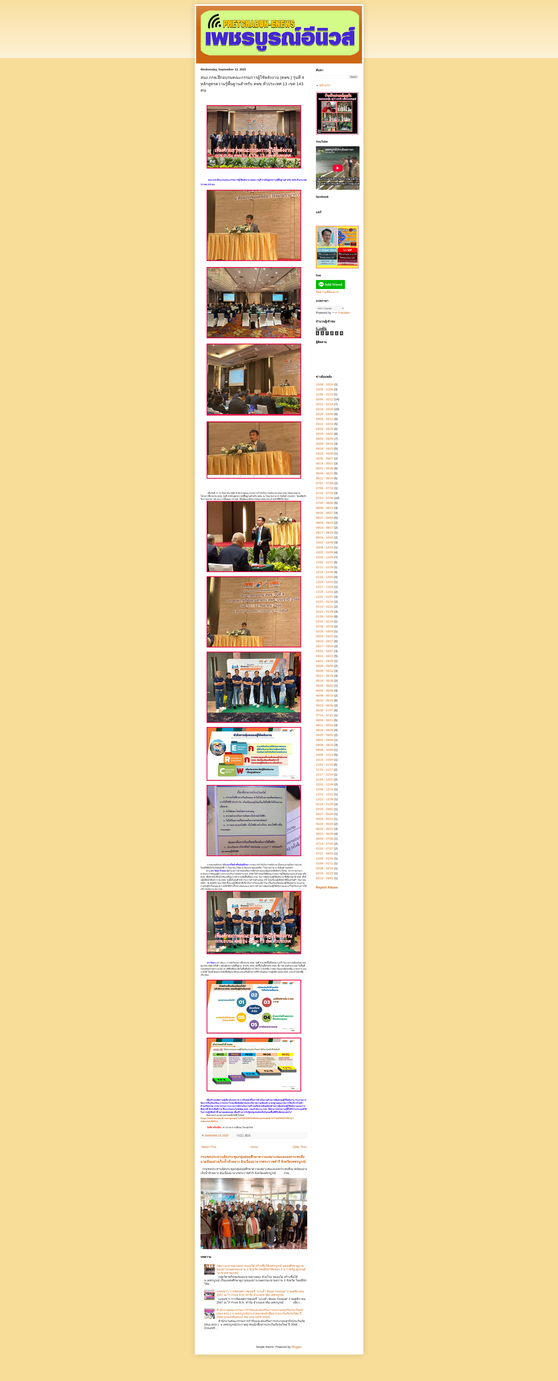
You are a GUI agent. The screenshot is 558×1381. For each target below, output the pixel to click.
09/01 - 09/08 (324, 740)
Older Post (299, 1146)
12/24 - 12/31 (324, 591)
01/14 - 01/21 (324, 606)
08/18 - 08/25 (324, 730)
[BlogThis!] (240, 1135)
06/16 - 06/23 (324, 700)
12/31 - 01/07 (324, 596)
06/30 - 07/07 (324, 710)
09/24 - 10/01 (324, 537)
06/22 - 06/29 (324, 833)
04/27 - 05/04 (324, 814)
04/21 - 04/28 (324, 661)
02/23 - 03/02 (324, 809)
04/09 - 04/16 (324, 443)
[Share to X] (243, 1135)
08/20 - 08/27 (324, 512)
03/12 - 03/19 (324, 424)
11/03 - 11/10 (324, 764)
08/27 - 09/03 (324, 517)
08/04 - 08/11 (324, 720)
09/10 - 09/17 (324, 527)
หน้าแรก (325, 85)
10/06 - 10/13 (324, 754)
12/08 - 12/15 (324, 789)
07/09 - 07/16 (324, 488)
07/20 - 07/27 (324, 848)
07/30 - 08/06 (324, 503)
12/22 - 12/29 (324, 799)
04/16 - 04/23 (324, 448)
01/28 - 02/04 (324, 616)
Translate (344, 312)
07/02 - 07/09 (324, 483)
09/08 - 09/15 (324, 744)
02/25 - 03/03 (324, 631)
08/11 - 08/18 (324, 725)
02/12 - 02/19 (324, 404)
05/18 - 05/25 (324, 823)
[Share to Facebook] (246, 1135)
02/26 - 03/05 (324, 414)
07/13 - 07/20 (324, 843)
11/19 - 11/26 (324, 572)
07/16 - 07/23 (324, 493)
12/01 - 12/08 (324, 784)
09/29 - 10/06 (324, 749)
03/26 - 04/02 (324, 433)
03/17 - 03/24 (324, 646)
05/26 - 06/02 (324, 685)
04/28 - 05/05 (324, 665)
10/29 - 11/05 (324, 557)
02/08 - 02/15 (324, 868)
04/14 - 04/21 (324, 656)
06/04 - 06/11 (324, 473)
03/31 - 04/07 (324, 651)
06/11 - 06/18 (324, 478)
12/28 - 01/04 (324, 858)
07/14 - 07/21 (324, 715)
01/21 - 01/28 (324, 611)
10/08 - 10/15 (324, 547)
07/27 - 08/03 (324, 853)
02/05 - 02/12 (324, 399)
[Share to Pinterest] (249, 1135)
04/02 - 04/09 (324, 438)
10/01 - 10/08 (324, 542)
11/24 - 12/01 (324, 779)
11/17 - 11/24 (324, 774)
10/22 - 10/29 (324, 552)
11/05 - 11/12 (324, 562)
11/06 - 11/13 (324, 394)
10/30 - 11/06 (324, 389)
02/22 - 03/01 (324, 878)
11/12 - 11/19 (324, 567)
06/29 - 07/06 (324, 838)
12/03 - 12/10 (324, 582)
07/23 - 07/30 (324, 498)
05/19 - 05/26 (324, 680)
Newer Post (208, 1146)
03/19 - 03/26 (324, 428)
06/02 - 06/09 (324, 690)
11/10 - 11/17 (324, 769)
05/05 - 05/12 (324, 670)
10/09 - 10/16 (324, 384)
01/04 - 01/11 (324, 863)
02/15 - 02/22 (324, 873)
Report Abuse (327, 887)
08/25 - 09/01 (324, 735)
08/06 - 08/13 (324, 507)
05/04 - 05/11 (324, 819)
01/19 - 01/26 (324, 804)
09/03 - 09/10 (324, 522)
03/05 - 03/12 (324, 419)
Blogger (296, 1346)
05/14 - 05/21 (324, 463)
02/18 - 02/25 (324, 626)
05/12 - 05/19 (324, 675)
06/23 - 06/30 (324, 705)
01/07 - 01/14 (324, 601)
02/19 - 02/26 (324, 409)
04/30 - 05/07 (324, 458)
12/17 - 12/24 (324, 586)
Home (254, 1146)
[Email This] (238, 1135)
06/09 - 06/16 (324, 695)
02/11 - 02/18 (324, 621)
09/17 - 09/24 (324, 532)
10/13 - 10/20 (324, 759)
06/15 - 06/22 (324, 828)
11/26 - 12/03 (324, 577)
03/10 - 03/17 (324, 641)
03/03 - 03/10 (324, 636)
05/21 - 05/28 (324, 468)
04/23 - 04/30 (324, 453)
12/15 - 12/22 (324, 794)
